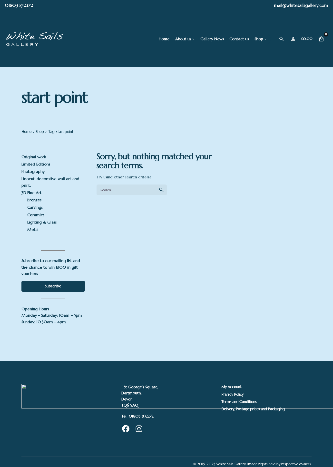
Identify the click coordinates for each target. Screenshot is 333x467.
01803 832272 (19, 5)
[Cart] (321, 39)
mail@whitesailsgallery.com (301, 5)
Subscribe (53, 286)
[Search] (281, 39)
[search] (161, 190)
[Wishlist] (293, 39)
